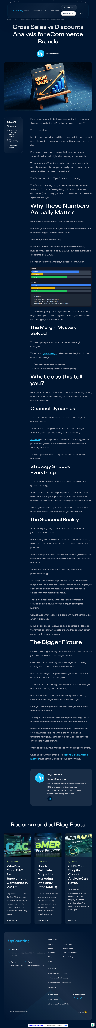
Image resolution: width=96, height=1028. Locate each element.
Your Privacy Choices (54, 1025)
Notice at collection (36, 1025)
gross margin (50, 353)
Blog (16, 19)
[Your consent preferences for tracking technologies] (92, 1025)
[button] (37, 11)
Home (9, 19)
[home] (17, 11)
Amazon (35, 440)
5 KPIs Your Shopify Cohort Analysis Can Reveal (78, 874)
